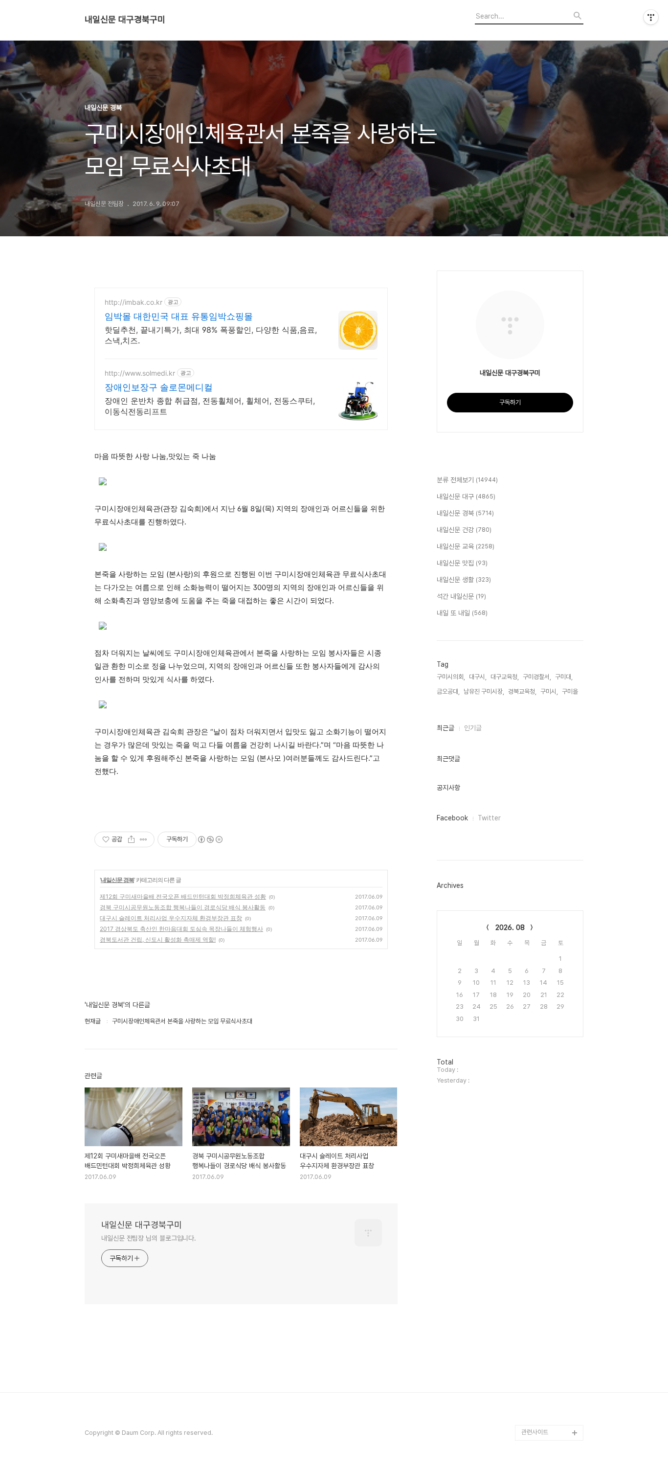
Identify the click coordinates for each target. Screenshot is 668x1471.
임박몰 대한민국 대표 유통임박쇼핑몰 (179, 316)
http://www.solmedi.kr (140, 373)
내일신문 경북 (117, 879)
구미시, (549, 691)
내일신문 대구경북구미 (125, 19)
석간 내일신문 (461, 596)
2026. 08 (510, 927)
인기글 (473, 728)
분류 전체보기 (467, 480)
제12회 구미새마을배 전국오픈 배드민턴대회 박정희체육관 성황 (183, 896)
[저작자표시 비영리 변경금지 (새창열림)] (210, 839)
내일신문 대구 (466, 496)
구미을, (570, 691)
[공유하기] (131, 839)
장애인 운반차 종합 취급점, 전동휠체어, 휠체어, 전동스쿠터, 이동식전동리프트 (210, 406)
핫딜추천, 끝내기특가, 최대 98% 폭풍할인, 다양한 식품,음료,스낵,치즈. (211, 335)
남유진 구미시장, (484, 691)
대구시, (478, 676)
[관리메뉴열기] (651, 17)
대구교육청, (504, 676)
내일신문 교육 (465, 546)
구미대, (564, 676)
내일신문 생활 (464, 580)
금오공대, (448, 691)
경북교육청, (522, 691)
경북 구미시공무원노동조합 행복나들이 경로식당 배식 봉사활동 (183, 907)
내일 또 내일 (462, 613)
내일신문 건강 (464, 530)
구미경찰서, (537, 676)
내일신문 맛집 (462, 563)
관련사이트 (534, 1432)
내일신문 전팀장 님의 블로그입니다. (148, 1238)
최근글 (445, 728)
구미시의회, (451, 676)
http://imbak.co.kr (133, 302)
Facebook (452, 818)
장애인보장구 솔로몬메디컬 (159, 387)
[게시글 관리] (143, 839)
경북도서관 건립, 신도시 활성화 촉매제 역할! (158, 939)
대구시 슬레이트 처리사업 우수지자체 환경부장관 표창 (171, 918)
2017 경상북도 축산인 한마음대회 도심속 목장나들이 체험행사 (181, 928)
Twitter (489, 818)
